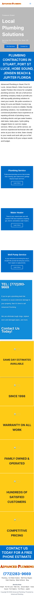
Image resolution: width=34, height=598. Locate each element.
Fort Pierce (21, 589)
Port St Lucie (9, 587)
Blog (27, 580)
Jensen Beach (25, 587)
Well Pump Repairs (26, 578)
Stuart (2, 587)
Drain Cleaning (10, 580)
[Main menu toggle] (30, 4)
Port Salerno (13, 589)
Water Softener (20, 580)
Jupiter (28, 589)
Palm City (17, 587)
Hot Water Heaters (14, 578)
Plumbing (4, 578)
